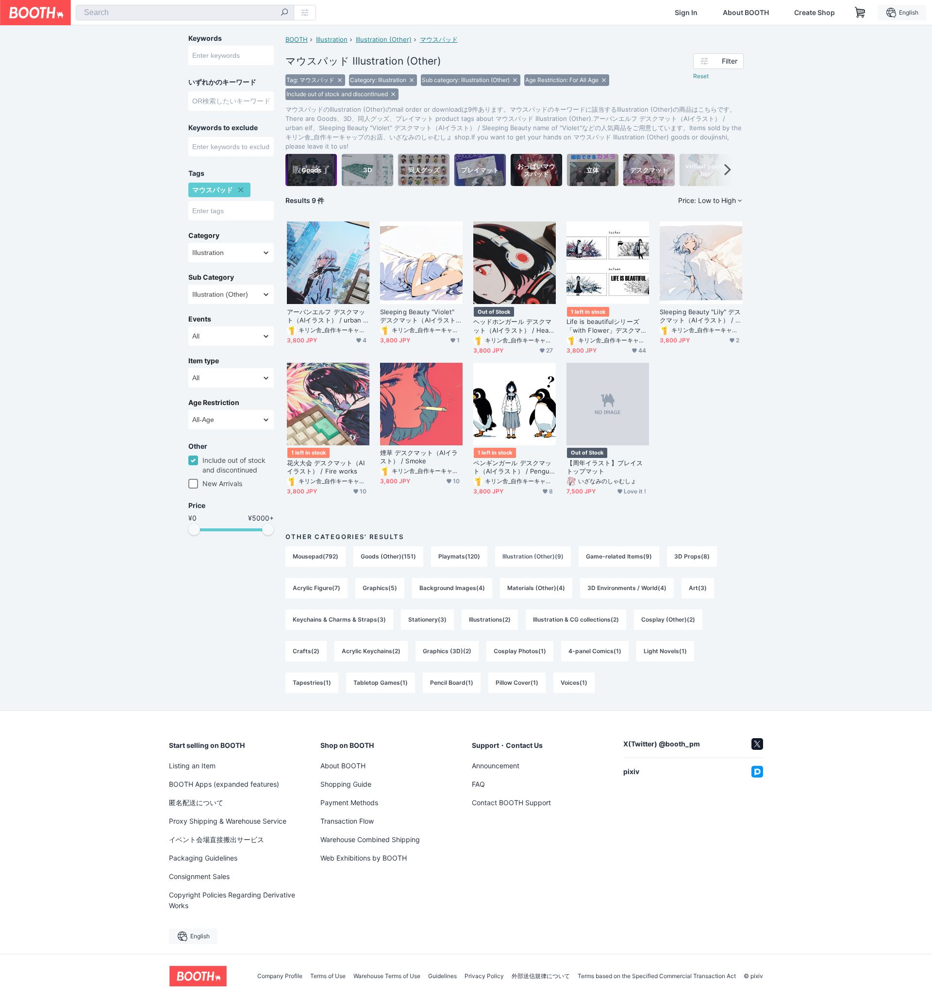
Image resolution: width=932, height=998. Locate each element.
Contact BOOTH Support (511, 802)
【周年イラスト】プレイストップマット (604, 467)
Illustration (332, 39)
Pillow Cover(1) (517, 682)
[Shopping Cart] (860, 12)
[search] (284, 13)
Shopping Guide (345, 784)
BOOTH (296, 39)
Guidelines (442, 976)
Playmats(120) (459, 556)
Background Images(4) (452, 588)
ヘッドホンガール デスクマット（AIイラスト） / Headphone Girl (512, 326)
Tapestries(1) (312, 682)
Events (199, 319)
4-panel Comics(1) (594, 651)
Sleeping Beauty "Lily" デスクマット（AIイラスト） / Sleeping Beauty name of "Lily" (701, 316)
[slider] (194, 529)
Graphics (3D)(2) (447, 651)
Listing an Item (192, 765)
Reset (701, 76)
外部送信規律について (541, 976)
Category (203, 235)
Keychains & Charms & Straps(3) (339, 619)
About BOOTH (746, 12)
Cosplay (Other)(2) (668, 619)
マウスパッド (439, 39)
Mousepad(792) (315, 556)
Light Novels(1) (665, 651)
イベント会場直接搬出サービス (216, 839)
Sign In (686, 12)
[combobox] (185, 12)
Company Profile (279, 976)
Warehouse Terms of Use (386, 976)
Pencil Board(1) (451, 682)
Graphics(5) (380, 588)
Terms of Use (328, 976)
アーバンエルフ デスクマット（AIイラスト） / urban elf (328, 316)
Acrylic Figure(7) (316, 588)
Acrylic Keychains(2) (371, 651)
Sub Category (211, 277)
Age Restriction (213, 402)
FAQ (478, 784)
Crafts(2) (306, 651)
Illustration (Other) (384, 39)
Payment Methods (349, 802)
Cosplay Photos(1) (520, 651)
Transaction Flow (347, 821)
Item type (203, 360)
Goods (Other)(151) (388, 556)
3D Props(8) (692, 556)
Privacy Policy (484, 976)
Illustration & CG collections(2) (576, 619)
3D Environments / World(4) (626, 588)
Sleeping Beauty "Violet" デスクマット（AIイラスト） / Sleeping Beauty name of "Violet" (421, 316)
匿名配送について (196, 802)
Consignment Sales (199, 876)
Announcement (495, 765)
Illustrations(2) (490, 619)
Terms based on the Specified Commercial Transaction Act (657, 976)
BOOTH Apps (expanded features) (224, 784)
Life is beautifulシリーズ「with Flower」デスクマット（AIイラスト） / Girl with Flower (607, 326)
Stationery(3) (427, 619)
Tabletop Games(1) (380, 682)
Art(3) (698, 588)
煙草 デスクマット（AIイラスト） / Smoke (419, 457)
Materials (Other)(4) (536, 588)
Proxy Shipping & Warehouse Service (227, 821)
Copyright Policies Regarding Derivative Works (232, 900)
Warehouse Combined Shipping (370, 839)
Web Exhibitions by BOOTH (363, 858)
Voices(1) (574, 682)
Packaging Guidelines (203, 858)
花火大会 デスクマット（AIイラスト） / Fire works (326, 467)
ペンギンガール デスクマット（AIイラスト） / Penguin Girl (514, 467)
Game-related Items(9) (619, 556)
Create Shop (814, 12)
